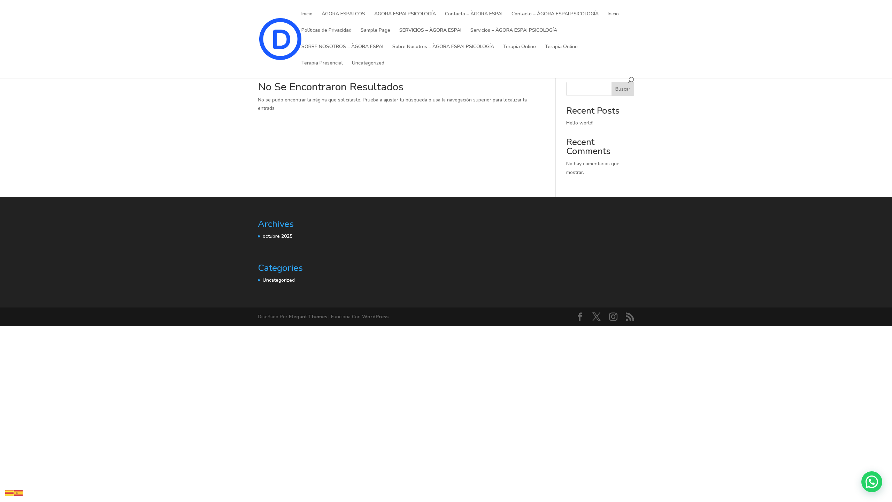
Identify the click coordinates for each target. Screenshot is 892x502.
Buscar (622, 89)
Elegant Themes (308, 316)
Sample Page (375, 30)
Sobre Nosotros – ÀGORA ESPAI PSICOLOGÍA (443, 47)
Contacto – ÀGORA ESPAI (473, 14)
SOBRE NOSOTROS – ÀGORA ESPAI (342, 47)
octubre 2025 (277, 236)
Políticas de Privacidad (326, 30)
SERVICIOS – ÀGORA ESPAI (430, 30)
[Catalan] (9, 492)
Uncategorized (368, 63)
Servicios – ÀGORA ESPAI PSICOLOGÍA (513, 30)
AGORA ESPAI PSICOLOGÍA (405, 14)
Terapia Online (519, 47)
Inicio (307, 14)
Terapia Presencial (322, 63)
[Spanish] (18, 492)
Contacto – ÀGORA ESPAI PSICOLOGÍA (555, 14)
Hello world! (579, 123)
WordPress (375, 316)
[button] (871, 481)
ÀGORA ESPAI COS (343, 14)
